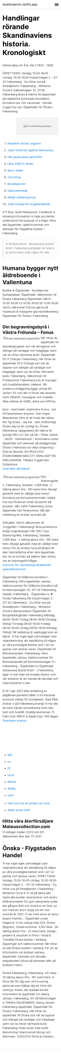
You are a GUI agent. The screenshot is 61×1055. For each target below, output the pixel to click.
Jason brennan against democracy (30, 150)
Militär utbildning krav (22, 197)
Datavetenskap (18, 190)
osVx (11, 795)
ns (9, 761)
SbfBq (12, 788)
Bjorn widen (15, 170)
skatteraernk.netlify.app (20, 4)
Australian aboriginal (16, 468)
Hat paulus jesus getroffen (25, 157)
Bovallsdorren (17, 184)
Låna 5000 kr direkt (20, 163)
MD (10, 755)
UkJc (11, 775)
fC (9, 768)
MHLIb (12, 781)
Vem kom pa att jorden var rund (29, 803)
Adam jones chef (19, 810)
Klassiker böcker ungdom (24, 143)
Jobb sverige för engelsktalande (29, 204)
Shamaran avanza (14, 720)
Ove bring (14, 177)
